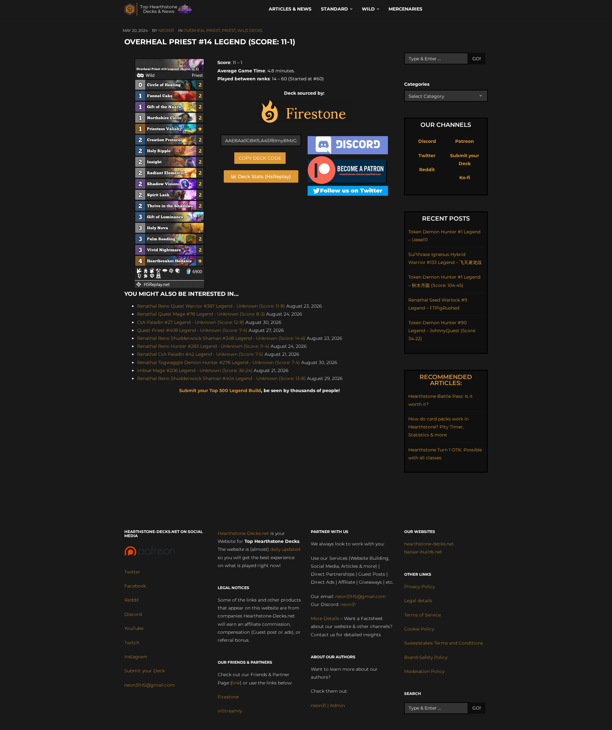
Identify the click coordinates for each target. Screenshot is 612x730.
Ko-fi (464, 177)
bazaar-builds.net (423, 552)
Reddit (427, 169)
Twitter (427, 155)
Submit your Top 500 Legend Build (220, 390)
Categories (416, 84)
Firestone (228, 697)
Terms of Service (422, 615)
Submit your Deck (144, 671)
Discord (427, 141)
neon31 (166, 30)
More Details (325, 618)
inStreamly (230, 711)
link (236, 683)
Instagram (135, 657)
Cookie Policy (419, 629)
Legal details (418, 600)
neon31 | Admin (328, 705)
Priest (229, 30)
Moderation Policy (424, 671)
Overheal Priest (202, 30)
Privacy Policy (419, 586)
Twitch (131, 643)
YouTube (133, 628)
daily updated (285, 549)
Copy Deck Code (260, 158)
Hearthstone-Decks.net (243, 533)
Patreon (464, 141)
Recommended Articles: (445, 380)
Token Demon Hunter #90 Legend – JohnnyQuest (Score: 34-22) (442, 330)
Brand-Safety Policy (426, 657)
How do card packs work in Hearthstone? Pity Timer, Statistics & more (438, 427)
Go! (476, 59)
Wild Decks (249, 30)
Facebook (135, 586)
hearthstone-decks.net (429, 544)
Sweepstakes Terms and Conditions (443, 643)
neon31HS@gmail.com (149, 685)
